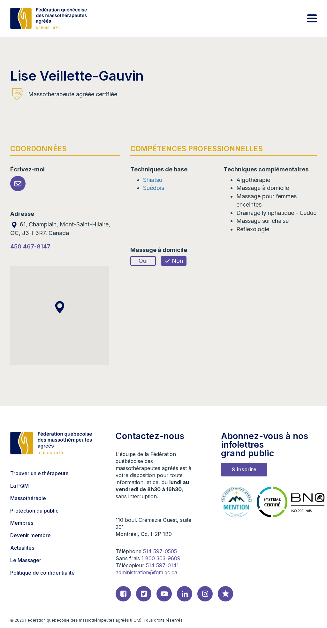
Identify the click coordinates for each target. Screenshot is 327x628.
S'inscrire (244, 469)
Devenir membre (30, 535)
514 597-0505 (160, 551)
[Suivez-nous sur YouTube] (164, 593)
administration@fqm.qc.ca (146, 572)
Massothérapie (28, 498)
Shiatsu (152, 180)
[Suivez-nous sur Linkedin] (184, 593)
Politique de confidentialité (42, 572)
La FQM (19, 486)
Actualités (22, 548)
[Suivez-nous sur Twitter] (143, 593)
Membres (21, 523)
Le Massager (25, 560)
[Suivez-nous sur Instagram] (205, 593)
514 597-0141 (162, 565)
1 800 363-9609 (160, 558)
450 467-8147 (30, 246)
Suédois (153, 187)
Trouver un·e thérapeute (39, 473)
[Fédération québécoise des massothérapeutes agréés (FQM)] (48, 18)
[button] (59, 307)
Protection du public (34, 510)
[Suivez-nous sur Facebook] (123, 593)
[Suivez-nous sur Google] (225, 593)
